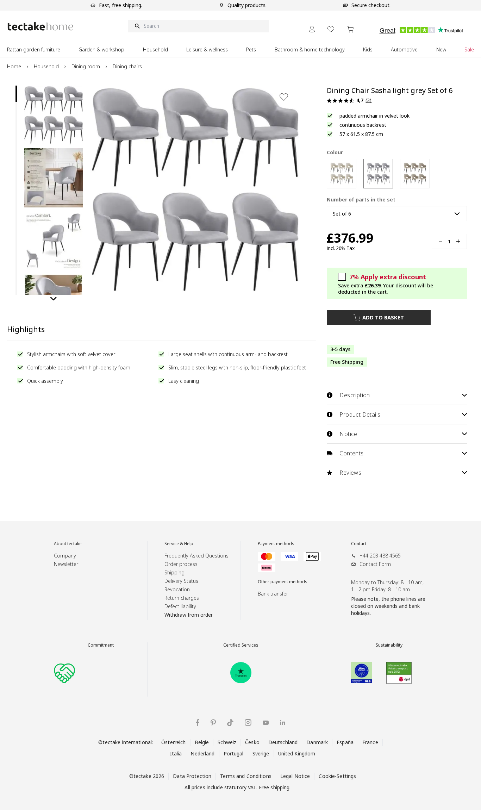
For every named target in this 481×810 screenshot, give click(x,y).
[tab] (16, 94)
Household (46, 66)
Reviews (350, 472)
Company (65, 555)
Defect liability (180, 606)
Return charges (181, 597)
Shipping (174, 572)
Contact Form (375, 564)
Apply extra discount (387, 277)
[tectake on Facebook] (197, 722)
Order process (181, 564)
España (345, 742)
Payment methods (276, 544)
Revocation (177, 589)
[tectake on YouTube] (266, 723)
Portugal (234, 753)
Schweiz (227, 742)
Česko (252, 742)
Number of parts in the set (361, 199)
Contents (351, 453)
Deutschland (283, 742)
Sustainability (389, 645)
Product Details (359, 414)
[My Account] (312, 29)
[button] (53, 115)
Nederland (202, 753)
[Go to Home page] (40, 26)
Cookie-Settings (337, 776)
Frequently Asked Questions (196, 555)
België (202, 742)
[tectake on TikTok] (230, 722)
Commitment (101, 645)
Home (14, 66)
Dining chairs (127, 66)
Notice (348, 434)
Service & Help (178, 544)
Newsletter (66, 564)
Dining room (85, 66)
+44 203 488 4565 (380, 555)
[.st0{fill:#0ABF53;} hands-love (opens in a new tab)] (64, 672)
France (370, 742)
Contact (359, 544)
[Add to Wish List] (284, 97)
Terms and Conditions (245, 776)
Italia (176, 753)
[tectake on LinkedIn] (282, 722)
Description (354, 395)
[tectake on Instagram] (248, 722)
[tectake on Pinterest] (213, 722)
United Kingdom (297, 753)
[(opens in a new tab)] (240, 672)
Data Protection (192, 776)
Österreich (173, 742)
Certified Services (240, 645)
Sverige (260, 753)
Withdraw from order (188, 614)
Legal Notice (295, 776)
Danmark (317, 742)
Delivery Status (181, 581)
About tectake (68, 544)
